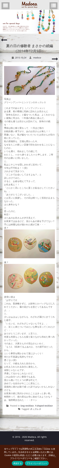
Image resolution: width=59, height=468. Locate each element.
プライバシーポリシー (36, 463)
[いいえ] (55, 456)
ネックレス (35, 408)
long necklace (27, 405)
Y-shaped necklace (44, 405)
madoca (37, 57)
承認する (17, 463)
